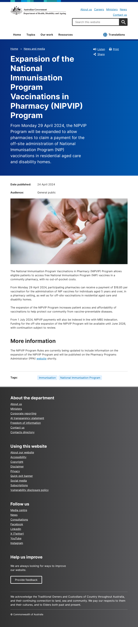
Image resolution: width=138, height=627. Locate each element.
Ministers (112, 9)
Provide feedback (26, 579)
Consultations (19, 519)
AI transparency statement (27, 418)
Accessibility (18, 457)
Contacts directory (22, 432)
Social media (18, 480)
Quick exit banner (21, 476)
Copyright (16, 461)
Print (116, 49)
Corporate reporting (23, 413)
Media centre (18, 510)
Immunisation (47, 377)
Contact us (120, 14)
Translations (117, 34)
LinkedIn (15, 529)
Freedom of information (25, 422)
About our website (22, 452)
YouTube (15, 538)
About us (86, 9)
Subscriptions (19, 485)
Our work (47, 34)
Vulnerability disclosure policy (29, 490)
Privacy (15, 471)
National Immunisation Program (80, 377)
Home (17, 34)
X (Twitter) (17, 533)
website (41, 358)
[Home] (38, 10)
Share (101, 54)
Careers (99, 9)
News (123, 9)
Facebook (16, 524)
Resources (65, 34)
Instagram (16, 543)
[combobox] (95, 22)
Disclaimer (17, 466)
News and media (34, 48)
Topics (30, 34)
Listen (101, 49)
